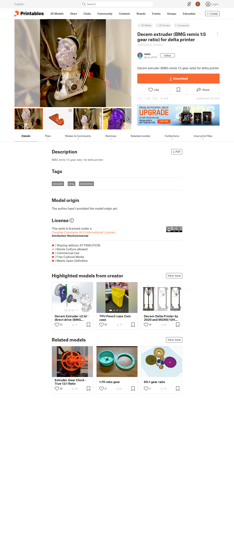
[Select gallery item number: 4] (75, 310)
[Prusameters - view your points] (197, 4)
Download (180, 78)
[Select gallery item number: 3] (72, 310)
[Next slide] (128, 118)
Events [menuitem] (156, 13)
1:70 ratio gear (109, 382)
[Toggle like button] (57, 324)
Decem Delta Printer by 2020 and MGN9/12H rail (161, 317)
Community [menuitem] (104, 13)
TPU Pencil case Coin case (115, 317)
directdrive (86, 183)
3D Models (146, 25)
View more (174, 275)
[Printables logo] (29, 13)
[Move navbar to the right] (199, 13)
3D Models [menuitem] (57, 13)
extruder (58, 183)
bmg (71, 183)
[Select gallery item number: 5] (78, 310)
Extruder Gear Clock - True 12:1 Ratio (70, 381)
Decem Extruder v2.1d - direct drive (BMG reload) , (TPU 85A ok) (72, 317)
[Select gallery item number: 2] (69, 310)
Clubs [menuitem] (87, 13)
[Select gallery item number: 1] (66, 310)
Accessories (183, 25)
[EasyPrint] (189, 4)
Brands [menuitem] (141, 13)
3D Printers (164, 25)
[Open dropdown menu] (217, 33)
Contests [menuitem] (124, 13)
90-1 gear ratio (154, 382)
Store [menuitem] (73, 13)
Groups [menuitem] (171, 13)
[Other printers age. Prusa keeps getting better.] (178, 115)
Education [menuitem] (189, 13)
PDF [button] (178, 151)
